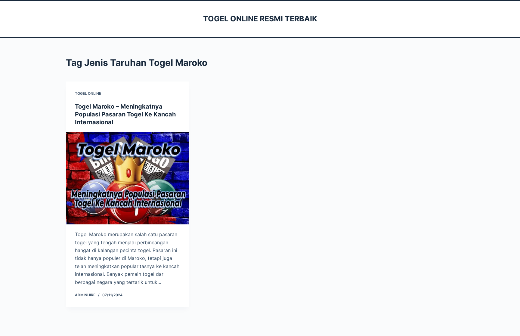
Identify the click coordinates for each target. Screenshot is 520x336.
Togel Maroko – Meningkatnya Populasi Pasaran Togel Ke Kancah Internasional (125, 114)
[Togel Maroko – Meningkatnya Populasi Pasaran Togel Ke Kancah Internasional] (127, 178)
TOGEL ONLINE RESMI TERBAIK (260, 18)
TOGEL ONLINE (88, 93)
